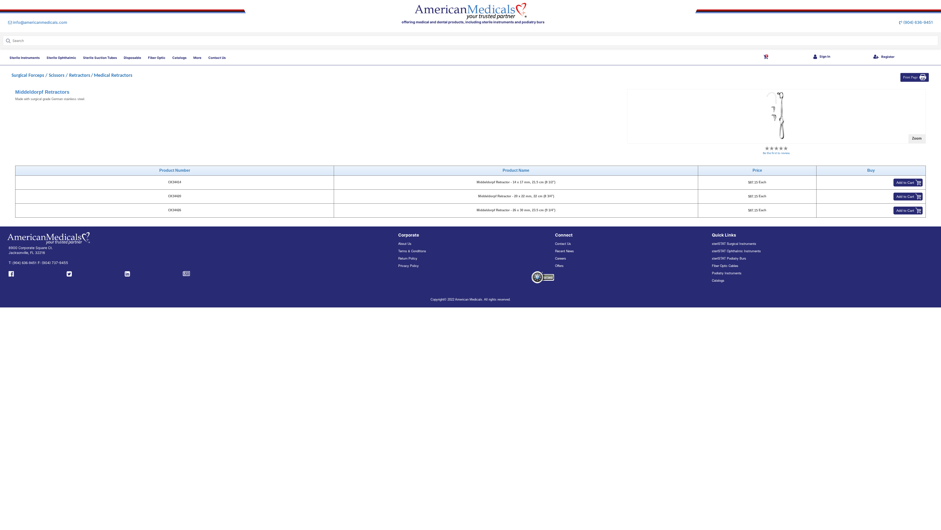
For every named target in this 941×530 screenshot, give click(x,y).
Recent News (564, 251)
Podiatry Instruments (727, 273)
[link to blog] (186, 273)
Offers (559, 265)
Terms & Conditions (412, 251)
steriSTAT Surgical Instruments (734, 243)
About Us (404, 243)
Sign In (824, 56)
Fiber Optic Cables (725, 265)
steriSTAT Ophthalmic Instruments (736, 251)
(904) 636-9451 (918, 22)
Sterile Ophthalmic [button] (61, 58)
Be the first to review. (776, 153)
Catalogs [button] (179, 58)
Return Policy (407, 258)
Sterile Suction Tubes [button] (100, 58)
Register (887, 57)
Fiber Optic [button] (156, 58)
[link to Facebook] (11, 273)
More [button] (197, 58)
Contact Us (563, 243)
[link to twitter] (69, 273)
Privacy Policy (408, 265)
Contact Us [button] (217, 58)
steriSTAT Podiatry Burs (729, 258)
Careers (560, 258)
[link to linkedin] (127, 273)
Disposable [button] (132, 58)
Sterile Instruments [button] (25, 58)
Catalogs (718, 280)
